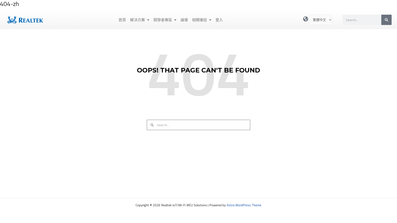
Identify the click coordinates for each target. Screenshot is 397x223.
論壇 (184, 19)
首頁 (122, 19)
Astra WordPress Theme (244, 205)
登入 (219, 19)
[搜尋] (386, 20)
